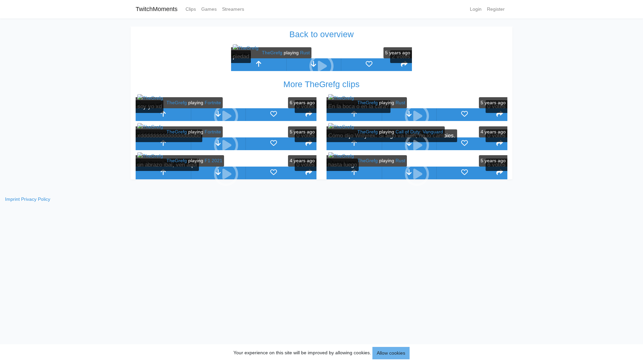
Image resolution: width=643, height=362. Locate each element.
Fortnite (213, 102)
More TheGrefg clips (321, 84)
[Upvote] (258, 64)
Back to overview (321, 34)
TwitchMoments (156, 9)
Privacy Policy (35, 199)
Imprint (12, 199)
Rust (305, 52)
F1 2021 (213, 160)
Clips (191, 9)
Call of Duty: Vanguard (419, 131)
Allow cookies (391, 353)
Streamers (233, 9)
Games (209, 9)
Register (496, 9)
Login (476, 9)
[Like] (369, 64)
